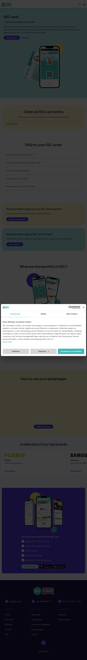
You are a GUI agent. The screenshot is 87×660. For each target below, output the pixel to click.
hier (52, 339)
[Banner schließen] (83, 307)
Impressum (7, 342)
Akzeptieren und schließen (71, 351)
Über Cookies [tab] (71, 314)
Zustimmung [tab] (15, 314)
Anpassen (42, 351)
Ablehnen (16, 351)
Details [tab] (43, 314)
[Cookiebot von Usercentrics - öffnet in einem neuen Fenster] (70, 307)
